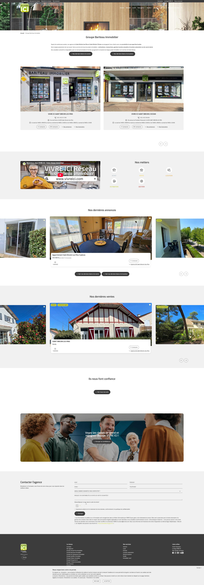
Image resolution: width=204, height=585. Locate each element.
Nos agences (25, 1)
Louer (134, 8)
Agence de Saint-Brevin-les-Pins (140, 264)
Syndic (149, 8)
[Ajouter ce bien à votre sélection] (44, 220)
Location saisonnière (160, 8)
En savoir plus (82, 577)
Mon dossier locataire (178, 550)
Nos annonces (67, 127)
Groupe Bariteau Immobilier (74, 552)
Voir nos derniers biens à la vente (88, 274)
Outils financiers (176, 547)
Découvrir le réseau (35, 1)
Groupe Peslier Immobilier (73, 558)
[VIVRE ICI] (24, 8)
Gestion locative (127, 554)
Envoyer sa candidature (103, 441)
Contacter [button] (55, 127)
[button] (60, 114)
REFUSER (96, 581)
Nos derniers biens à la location (123, 54)
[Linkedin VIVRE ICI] (178, 553)
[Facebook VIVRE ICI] (173, 553)
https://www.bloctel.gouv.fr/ (105, 523)
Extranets (160, 1)
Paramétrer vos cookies (93, 577)
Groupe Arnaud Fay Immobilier (74, 550)
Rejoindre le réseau (46, 1)
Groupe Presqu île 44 (72, 560)
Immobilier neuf (127, 558)
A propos (69, 547)
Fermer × (199, 568)
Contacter (42, 127)
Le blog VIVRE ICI (168, 1)
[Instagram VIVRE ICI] (175, 553)
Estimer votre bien (174, 8)
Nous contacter (178, 1)
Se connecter (181, 7)
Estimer (125, 550)
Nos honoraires (80, 127)
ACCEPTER (107, 581)
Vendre (122, 8)
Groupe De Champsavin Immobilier (75, 554)
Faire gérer (140, 8)
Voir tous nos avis (102, 392)
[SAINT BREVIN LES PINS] (101, 324)
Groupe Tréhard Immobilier (74, 562)
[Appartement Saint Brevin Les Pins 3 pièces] (101, 238)
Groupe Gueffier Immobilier (74, 556)
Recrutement (56, 1)
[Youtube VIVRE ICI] (182, 553)
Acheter (128, 8)
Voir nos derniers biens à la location (116, 274)
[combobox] (128, 491)
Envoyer (80, 513)
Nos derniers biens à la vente (81, 54)
